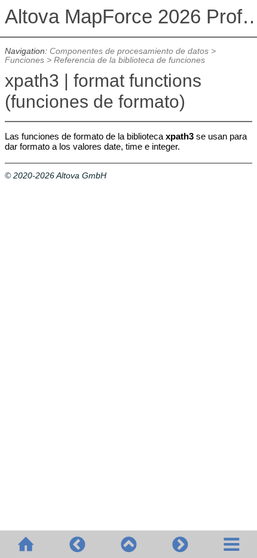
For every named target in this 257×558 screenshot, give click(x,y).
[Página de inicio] (25, 544)
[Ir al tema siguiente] (180, 544)
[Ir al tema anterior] (77, 544)
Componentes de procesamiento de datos (129, 51)
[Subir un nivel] (128, 544)
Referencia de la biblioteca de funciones (129, 60)
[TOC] (231, 544)
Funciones (24, 60)
